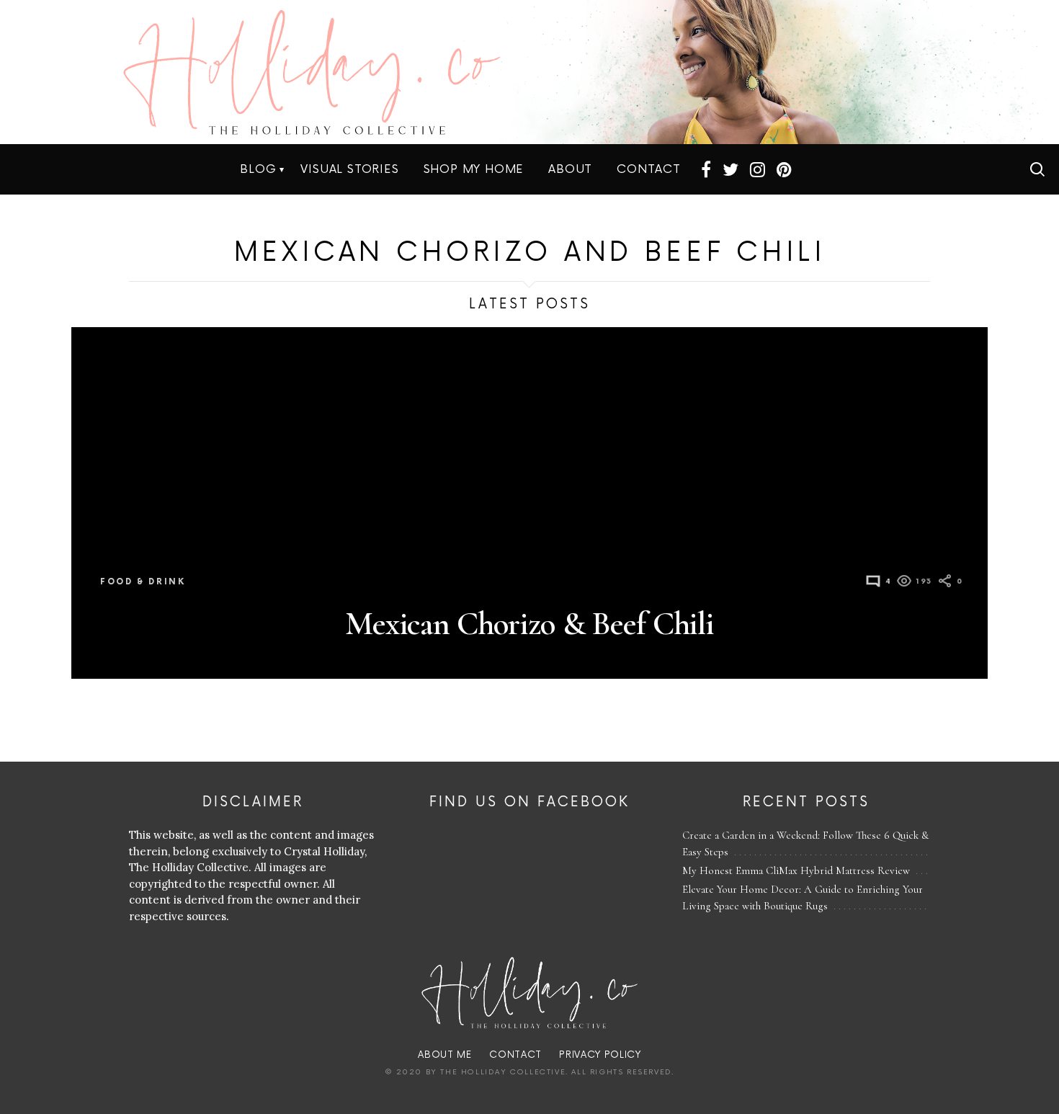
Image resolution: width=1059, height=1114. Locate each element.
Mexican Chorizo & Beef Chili (529, 623)
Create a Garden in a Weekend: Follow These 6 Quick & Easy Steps (805, 843)
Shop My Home (474, 169)
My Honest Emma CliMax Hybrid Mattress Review (796, 870)
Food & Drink (143, 582)
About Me (444, 1055)
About (570, 169)
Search (1037, 169)
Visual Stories (349, 169)
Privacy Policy (599, 1055)
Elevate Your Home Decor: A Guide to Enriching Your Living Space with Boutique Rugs (802, 897)
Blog (258, 169)
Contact (649, 169)
